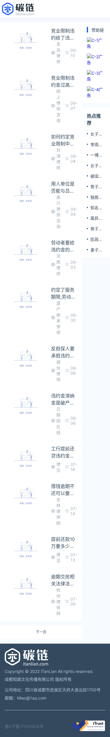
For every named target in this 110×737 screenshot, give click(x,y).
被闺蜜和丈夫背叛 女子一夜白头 (97, 176)
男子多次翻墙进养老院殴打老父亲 (96, 186)
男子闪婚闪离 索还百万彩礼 (96, 229)
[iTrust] (88, 729)
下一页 (41, 632)
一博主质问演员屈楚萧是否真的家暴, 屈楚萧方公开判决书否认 (97, 155)
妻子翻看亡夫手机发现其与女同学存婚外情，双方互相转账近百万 (96, 250)
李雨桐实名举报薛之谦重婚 (96, 144)
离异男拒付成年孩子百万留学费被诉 (96, 218)
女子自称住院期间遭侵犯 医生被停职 (97, 134)
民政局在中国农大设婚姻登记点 (96, 239)
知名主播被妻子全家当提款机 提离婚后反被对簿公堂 (97, 207)
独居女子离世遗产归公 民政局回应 (97, 197)
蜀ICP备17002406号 (24, 726)
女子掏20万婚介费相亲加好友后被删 (97, 165)
